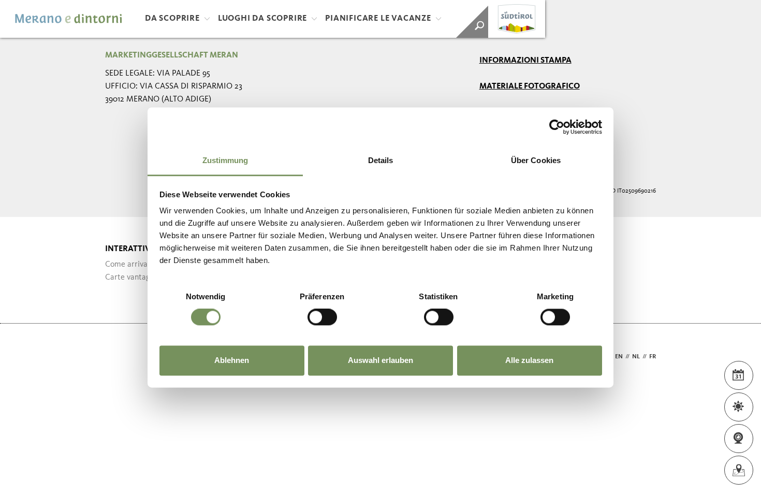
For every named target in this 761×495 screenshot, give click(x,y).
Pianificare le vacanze (378, 18)
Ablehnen (231, 360)
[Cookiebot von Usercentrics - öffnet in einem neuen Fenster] (556, 127)
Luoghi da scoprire (262, 18)
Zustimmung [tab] (225, 160)
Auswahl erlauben (380, 360)
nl (636, 357)
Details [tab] (380, 160)
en (619, 357)
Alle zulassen (529, 360)
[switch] (322, 317)
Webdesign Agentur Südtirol (117, 357)
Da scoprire (172, 18)
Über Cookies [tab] (536, 160)
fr (652, 357)
